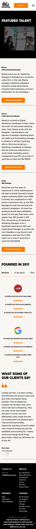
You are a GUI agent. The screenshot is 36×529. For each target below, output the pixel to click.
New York (22, 502)
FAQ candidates (7, 502)
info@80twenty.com (9, 475)
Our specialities (24, 473)
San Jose (22, 509)
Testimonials (23, 477)
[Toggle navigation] (33, 5)
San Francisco (24, 497)
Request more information (13, 100)
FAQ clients (6, 499)
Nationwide (23, 511)
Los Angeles (23, 499)
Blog (3, 497)
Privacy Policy (24, 487)
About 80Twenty (25, 475)
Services (22, 484)
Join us (21, 482)
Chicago (22, 504)
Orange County (24, 506)
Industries (22, 480)
